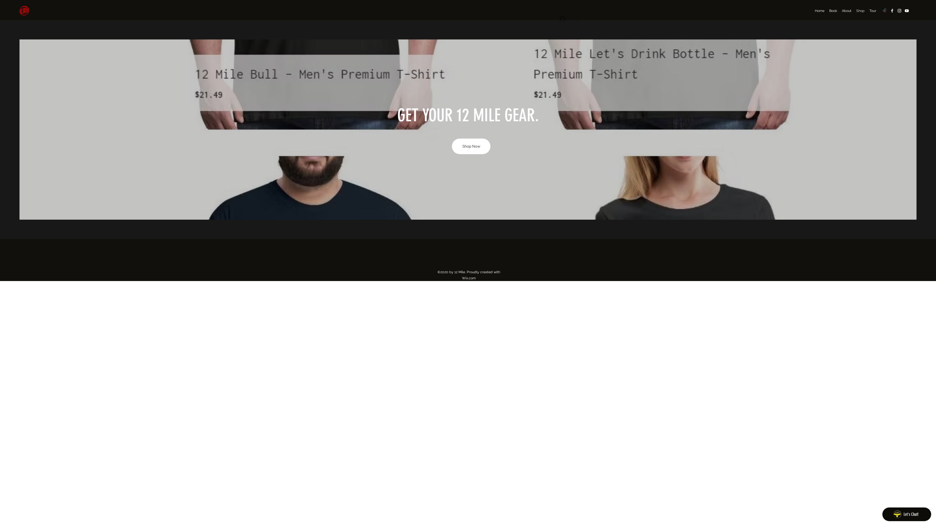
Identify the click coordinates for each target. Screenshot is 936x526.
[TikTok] (884, 10)
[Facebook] (892, 10)
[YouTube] (906, 10)
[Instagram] (899, 10)
